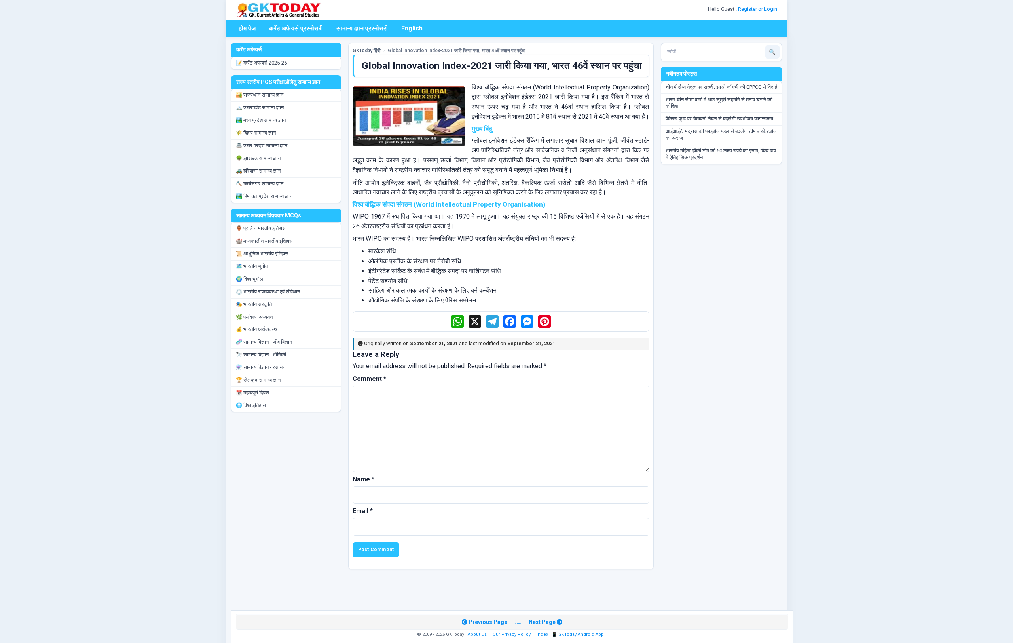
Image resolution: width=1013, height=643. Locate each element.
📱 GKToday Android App (578, 634)
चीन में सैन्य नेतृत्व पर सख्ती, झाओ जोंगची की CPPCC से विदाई (721, 87)
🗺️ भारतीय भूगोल (252, 266)
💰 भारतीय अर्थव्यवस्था (257, 329)
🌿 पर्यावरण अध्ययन (254, 317)
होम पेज (247, 28)
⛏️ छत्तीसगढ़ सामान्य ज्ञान (259, 183)
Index (542, 634)
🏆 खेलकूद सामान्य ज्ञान (258, 380)
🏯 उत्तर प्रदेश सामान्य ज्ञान (261, 145)
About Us (477, 634)
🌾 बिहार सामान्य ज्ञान (256, 133)
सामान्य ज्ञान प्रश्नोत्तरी (362, 28)
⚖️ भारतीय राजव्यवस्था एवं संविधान (268, 292)
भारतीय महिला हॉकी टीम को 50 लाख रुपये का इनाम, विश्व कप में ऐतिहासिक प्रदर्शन (721, 154)
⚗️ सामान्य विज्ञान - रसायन (260, 367)
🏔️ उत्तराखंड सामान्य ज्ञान (260, 107)
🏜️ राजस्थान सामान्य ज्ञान (259, 95)
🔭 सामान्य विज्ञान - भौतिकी (261, 355)
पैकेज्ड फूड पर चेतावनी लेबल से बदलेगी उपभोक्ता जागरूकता (719, 119)
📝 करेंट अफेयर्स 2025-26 (261, 63)
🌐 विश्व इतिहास (251, 405)
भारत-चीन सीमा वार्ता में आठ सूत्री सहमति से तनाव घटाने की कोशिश (719, 103)
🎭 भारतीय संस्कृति (254, 304)
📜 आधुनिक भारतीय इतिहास (262, 254)
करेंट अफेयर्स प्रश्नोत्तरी (296, 28)
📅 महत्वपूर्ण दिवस (252, 393)
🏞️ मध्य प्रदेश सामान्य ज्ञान (261, 120)
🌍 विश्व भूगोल (249, 279)
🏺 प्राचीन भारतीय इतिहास (261, 228)
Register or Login (758, 9)
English (412, 28)
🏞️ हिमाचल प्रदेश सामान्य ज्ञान (264, 196)
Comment (369, 378)
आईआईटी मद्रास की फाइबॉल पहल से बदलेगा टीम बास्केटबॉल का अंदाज (721, 134)
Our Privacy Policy (512, 634)
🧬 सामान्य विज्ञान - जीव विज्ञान (264, 342)
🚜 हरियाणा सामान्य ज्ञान (258, 171)
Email (363, 511)
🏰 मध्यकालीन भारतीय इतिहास (264, 241)
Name (363, 479)
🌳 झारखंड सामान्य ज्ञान (258, 158)
